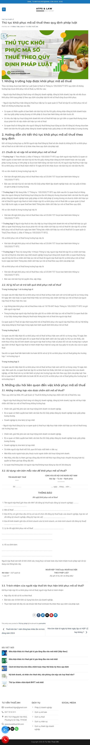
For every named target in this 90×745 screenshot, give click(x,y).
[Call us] (17, 729)
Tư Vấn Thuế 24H (32, 26)
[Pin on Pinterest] (51, 615)
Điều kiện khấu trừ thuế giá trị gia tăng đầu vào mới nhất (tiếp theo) (38, 651)
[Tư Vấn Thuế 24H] (45, 9)
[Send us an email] (12, 729)
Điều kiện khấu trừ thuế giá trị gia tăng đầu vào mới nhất (33, 659)
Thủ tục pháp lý (8, 19)
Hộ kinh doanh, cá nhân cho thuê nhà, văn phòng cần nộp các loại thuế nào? (41, 674)
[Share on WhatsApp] (34, 615)
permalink (42, 623)
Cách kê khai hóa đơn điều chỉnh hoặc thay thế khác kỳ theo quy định (39, 667)
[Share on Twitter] (43, 615)
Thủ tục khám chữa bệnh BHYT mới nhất (26, 682)
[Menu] (4, 9)
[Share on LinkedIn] (56, 615)
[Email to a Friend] (47, 615)
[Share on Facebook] (39, 615)
